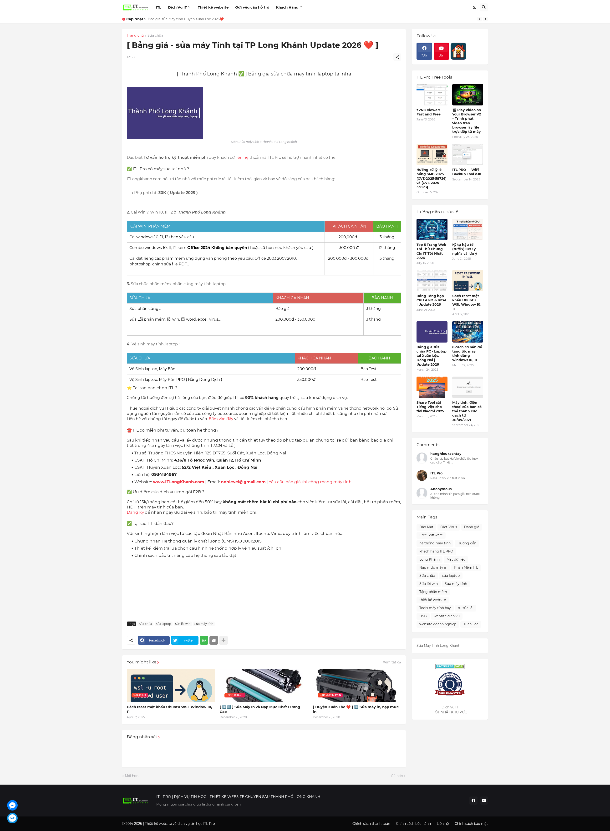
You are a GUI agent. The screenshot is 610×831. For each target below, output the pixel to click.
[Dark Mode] (475, 7)
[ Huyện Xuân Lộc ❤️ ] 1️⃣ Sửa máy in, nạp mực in (356, 709)
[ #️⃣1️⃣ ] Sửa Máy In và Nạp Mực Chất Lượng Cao (260, 709)
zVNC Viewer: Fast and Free (429, 112)
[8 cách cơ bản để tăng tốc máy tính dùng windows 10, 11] (467, 332)
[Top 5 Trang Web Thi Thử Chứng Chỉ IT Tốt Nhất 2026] (432, 229)
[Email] (213, 640)
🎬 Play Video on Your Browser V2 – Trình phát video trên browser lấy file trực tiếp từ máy (466, 121)
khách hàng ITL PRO (436, 551)
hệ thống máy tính (435, 543)
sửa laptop (163, 624)
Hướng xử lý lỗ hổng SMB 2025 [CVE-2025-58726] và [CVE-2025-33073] (432, 178)
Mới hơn (131, 776)
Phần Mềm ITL (466, 567)
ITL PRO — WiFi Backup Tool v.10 (466, 172)
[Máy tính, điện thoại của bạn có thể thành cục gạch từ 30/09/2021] (467, 387)
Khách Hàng (287, 7)
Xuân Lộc (470, 624)
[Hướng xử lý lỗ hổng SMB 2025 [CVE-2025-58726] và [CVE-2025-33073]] (432, 154)
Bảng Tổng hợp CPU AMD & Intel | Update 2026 (431, 300)
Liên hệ (443, 823)
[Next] (485, 19)
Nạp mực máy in (433, 567)
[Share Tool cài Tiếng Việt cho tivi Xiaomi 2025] (432, 387)
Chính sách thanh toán (371, 823)
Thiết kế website (213, 7)
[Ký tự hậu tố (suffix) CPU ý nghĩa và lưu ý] (467, 229)
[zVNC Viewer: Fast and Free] (432, 94)
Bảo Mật (426, 527)
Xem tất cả (392, 662)
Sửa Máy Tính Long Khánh (438, 645)
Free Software (431, 535)
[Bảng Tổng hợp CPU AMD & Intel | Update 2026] (432, 280)
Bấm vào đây (221, 419)
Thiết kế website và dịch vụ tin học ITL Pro (180, 823)
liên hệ (242, 157)
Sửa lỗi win (182, 624)
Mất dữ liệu (456, 559)
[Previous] (479, 19)
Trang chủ (135, 36)
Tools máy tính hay (435, 608)
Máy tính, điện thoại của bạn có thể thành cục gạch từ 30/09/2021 (467, 411)
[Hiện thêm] (223, 640)
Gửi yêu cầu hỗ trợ (252, 7)
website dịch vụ (447, 616)
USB (423, 616)
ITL (158, 7)
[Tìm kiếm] (484, 7)
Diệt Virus (448, 527)
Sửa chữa (155, 36)
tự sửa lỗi (465, 608)
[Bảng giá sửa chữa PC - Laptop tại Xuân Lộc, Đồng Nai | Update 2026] (432, 332)
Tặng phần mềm (433, 592)
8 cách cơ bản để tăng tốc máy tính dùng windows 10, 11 (467, 353)
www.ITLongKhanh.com (178, 481)
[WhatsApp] (204, 640)
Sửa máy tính (203, 624)
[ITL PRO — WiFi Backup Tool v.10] (467, 154)
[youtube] (484, 800)
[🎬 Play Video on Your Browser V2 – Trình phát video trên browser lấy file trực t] (467, 94)
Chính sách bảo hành (413, 823)
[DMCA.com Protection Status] (450, 666)
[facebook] (473, 800)
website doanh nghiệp (437, 624)
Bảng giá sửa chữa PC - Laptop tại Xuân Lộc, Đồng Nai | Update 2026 (432, 356)
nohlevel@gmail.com (243, 481)
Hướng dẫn (467, 543)
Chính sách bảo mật (471, 823)
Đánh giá (471, 527)
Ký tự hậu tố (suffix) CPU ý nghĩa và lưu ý (464, 249)
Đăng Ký (135, 512)
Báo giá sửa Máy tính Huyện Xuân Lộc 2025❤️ (186, 19)
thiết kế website (432, 600)
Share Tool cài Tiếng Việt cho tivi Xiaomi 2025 (430, 406)
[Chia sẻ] (397, 57)
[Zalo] (12, 818)
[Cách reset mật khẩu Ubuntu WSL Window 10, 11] (467, 280)
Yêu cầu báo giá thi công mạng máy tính (310, 481)
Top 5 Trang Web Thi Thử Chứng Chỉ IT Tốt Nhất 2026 (431, 251)
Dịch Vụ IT (177, 7)
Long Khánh (429, 559)
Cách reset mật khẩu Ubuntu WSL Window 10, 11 (169, 709)
